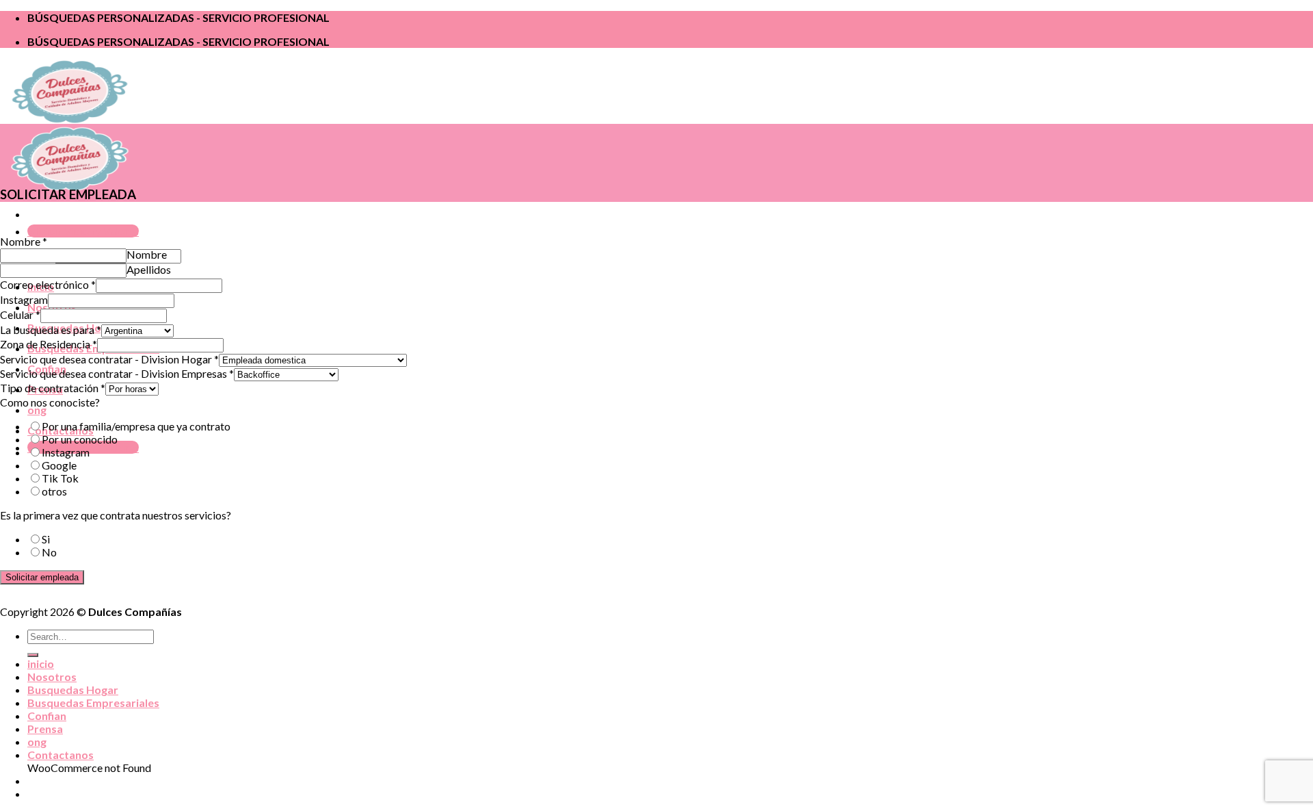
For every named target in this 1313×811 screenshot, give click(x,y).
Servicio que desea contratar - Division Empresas (117, 373)
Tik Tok (60, 478)
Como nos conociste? (50, 402)
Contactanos (60, 754)
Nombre (23, 241)
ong (37, 409)
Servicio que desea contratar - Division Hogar (109, 358)
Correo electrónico (48, 284)
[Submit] (32, 655)
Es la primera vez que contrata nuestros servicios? (115, 515)
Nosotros (52, 676)
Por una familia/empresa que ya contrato (136, 426)
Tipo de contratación (52, 387)
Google (59, 465)
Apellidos (149, 269)
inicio (40, 663)
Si (46, 538)
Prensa (45, 728)
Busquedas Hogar (72, 689)
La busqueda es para (50, 329)
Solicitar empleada (42, 577)
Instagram (24, 299)
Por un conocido (80, 439)
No (49, 551)
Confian (46, 715)
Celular (20, 314)
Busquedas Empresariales (93, 702)
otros (54, 491)
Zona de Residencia (48, 343)
